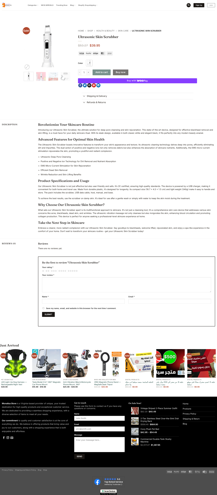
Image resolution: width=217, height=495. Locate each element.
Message (78, 435)
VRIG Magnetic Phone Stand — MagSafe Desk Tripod (107, 383)
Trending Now (61, 5)
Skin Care (123, 30)
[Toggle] (84, 96)
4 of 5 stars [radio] (62, 271)
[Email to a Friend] (89, 85)
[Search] (189, 5)
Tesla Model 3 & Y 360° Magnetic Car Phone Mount (46, 383)
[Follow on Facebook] (4, 437)
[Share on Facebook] (80, 85)
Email (131, 297)
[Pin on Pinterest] (94, 85)
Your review (48, 275)
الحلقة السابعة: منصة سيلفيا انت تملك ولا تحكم (139, 383)
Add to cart (101, 72)
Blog (72, 5)
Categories (32, 5)
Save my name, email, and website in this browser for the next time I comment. (81, 308)
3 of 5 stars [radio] (53, 271)
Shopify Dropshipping (87, 5)
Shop (90, 30)
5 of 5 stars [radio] (72, 271)
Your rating (47, 267)
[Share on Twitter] (85, 85)
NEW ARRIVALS (47, 5)
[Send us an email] (12, 437)
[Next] (66, 46)
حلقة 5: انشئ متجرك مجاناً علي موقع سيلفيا (201, 383)
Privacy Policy (7, 470)
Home (81, 30)
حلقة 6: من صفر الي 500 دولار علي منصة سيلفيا (169, 383)
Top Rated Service (113, 482)
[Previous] (28, 46)
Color (80, 63)
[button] (27, 66)
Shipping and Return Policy (25, 470)
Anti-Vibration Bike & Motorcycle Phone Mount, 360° (77, 383)
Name (45, 297)
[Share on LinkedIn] (98, 85)
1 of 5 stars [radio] (42, 271)
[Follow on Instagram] (8, 437)
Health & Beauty (105, 30)
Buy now (121, 72)
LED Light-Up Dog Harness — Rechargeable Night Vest (14, 383)
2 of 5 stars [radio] (47, 271)
